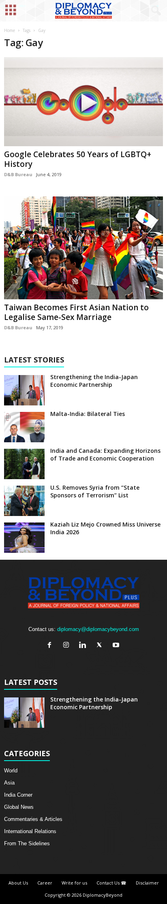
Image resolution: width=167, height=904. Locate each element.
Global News (19, 807)
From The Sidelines (27, 843)
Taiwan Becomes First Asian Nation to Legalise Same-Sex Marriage (76, 312)
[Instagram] (68, 646)
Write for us (74, 883)
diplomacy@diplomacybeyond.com (98, 629)
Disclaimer (147, 883)
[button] (154, 11)
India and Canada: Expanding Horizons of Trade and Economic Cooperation (105, 454)
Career (44, 883)
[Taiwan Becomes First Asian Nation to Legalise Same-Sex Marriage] (83, 247)
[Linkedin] (84, 646)
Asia (9, 783)
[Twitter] (101, 646)
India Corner (18, 795)
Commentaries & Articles (33, 819)
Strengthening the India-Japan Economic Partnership (94, 380)
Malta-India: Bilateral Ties (87, 414)
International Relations (30, 831)
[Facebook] (51, 646)
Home (9, 30)
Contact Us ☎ (111, 883)
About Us (18, 883)
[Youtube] (116, 646)
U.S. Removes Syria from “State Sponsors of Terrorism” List (94, 491)
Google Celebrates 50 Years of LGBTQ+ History (77, 159)
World (10, 771)
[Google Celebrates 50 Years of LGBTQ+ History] (83, 101)
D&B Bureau (18, 174)
